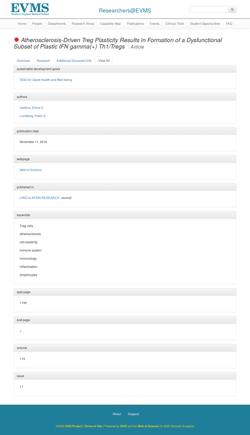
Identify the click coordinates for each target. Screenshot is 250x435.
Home (22, 23)
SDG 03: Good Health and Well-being (46, 79)
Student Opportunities (205, 23)
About (117, 414)
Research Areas (83, 23)
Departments (57, 23)
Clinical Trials (174, 23)
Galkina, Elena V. (32, 107)
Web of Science (31, 170)
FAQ (229, 23)
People (37, 23)
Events (154, 23)
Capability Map (110, 23)
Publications (135, 23)
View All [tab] (104, 60)
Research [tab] (43, 60)
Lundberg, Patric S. (33, 116)
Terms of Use (93, 426)
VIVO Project (74, 426)
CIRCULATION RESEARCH (40, 197)
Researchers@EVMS (125, 10)
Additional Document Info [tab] (74, 60)
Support (133, 414)
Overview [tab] (23, 60)
